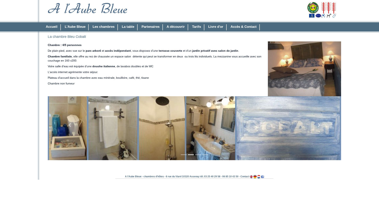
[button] (70, 125)
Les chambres (103, 27)
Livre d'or (215, 27)
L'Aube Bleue (75, 27)
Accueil (51, 27)
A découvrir (176, 27)
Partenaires (150, 27)
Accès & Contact (244, 27)
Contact (244, 176)
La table (128, 27)
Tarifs (196, 27)
